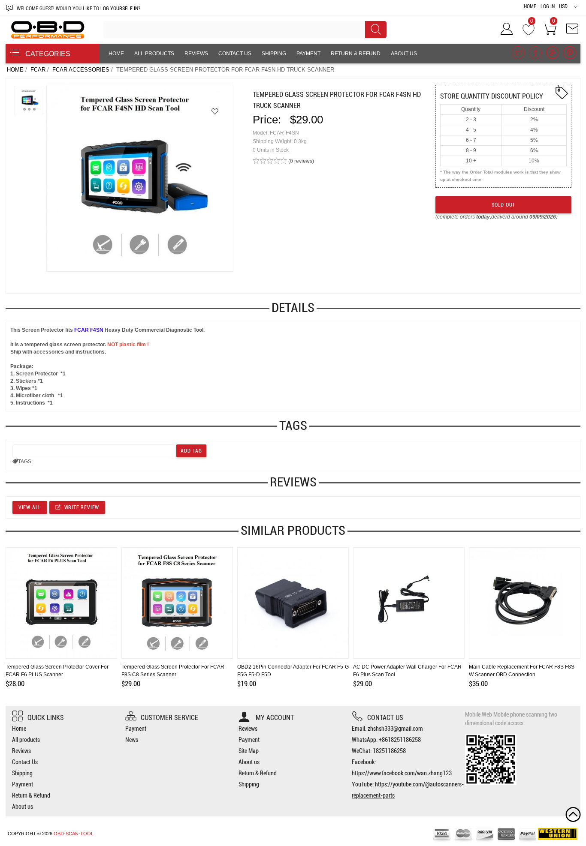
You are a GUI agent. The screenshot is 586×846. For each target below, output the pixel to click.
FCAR (37, 69)
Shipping (274, 54)
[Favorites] (214, 111)
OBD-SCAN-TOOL (74, 833)
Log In (548, 6)
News (131, 739)
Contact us (385, 718)
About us (404, 54)
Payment (308, 54)
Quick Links (45, 718)
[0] (528, 32)
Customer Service (169, 718)
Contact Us (234, 54)
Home (530, 6)
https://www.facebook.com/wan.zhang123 (402, 773)
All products (154, 54)
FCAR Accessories (80, 69)
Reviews (196, 54)
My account (274, 718)
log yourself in (119, 9)
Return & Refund (356, 54)
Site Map (249, 750)
